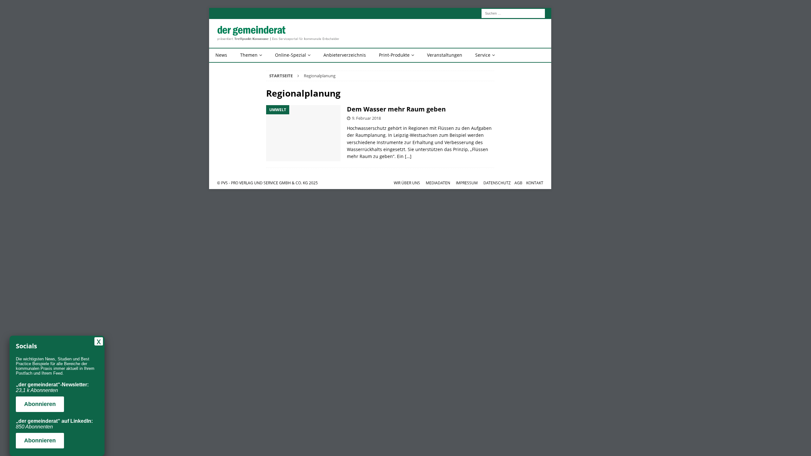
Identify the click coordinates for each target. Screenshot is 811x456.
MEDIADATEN (438, 183)
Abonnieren (40, 404)
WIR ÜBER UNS (407, 183)
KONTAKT (534, 183)
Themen (249, 55)
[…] (408, 156)
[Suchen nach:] (513, 13)
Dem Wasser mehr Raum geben (396, 109)
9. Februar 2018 (366, 118)
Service (482, 55)
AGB (518, 183)
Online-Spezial (290, 55)
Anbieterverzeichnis (344, 55)
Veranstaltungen (444, 55)
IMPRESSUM (467, 183)
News (221, 55)
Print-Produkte (394, 55)
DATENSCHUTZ (497, 183)
